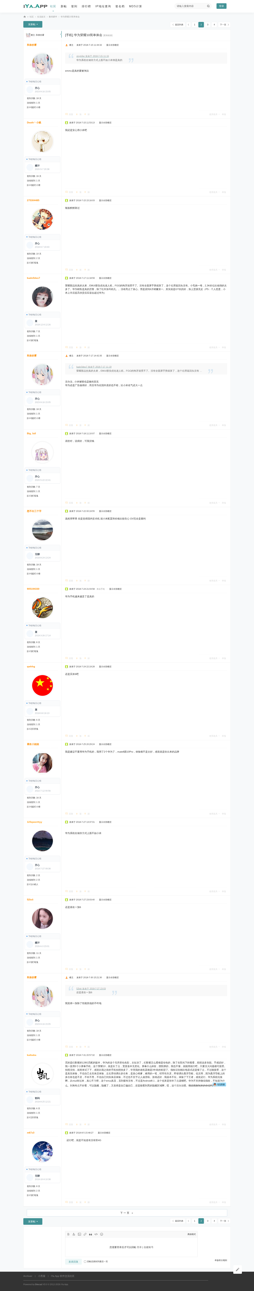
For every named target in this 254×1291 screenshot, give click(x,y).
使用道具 (213, 114)
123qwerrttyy (34, 822)
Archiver (27, 1276)
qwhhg (31, 666)
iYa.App (64, 1284)
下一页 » (127, 1212)
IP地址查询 (103, 6)
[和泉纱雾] (28, 35)
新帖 (64, 6)
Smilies (102, 1234)
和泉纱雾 (40, 35)
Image (79, 1234)
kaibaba (31, 1055)
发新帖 (31, 24)
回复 (71, 114)
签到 (74, 6)
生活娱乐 (41, 17)
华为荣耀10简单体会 (70, 17)
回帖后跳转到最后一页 (97, 1261)
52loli (30, 899)
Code (96, 1234)
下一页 (223, 24)
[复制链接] (107, 35)
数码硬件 (53, 17)
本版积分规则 (221, 1260)
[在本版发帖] (237, 1269)
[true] (208, 6)
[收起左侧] (61, 34)
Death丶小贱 (34, 122)
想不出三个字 (34, 511)
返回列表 (179, 24)
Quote (90, 1234)
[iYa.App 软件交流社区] (35, 6)
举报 (224, 114)
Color (74, 1234)
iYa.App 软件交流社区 (24, 16)
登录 (221, 6)
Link (85, 1234)
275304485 (33, 200)
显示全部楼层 (112, 45)
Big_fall (31, 433)
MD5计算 (135, 6)
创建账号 (148, 1247)
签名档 (120, 6)
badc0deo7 (33, 278)
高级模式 (191, 1234)
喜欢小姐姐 (33, 744)
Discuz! (39, 1284)
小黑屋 (41, 1276)
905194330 (33, 588)
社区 (53, 6)
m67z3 (30, 1132)
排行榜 (86, 6)
